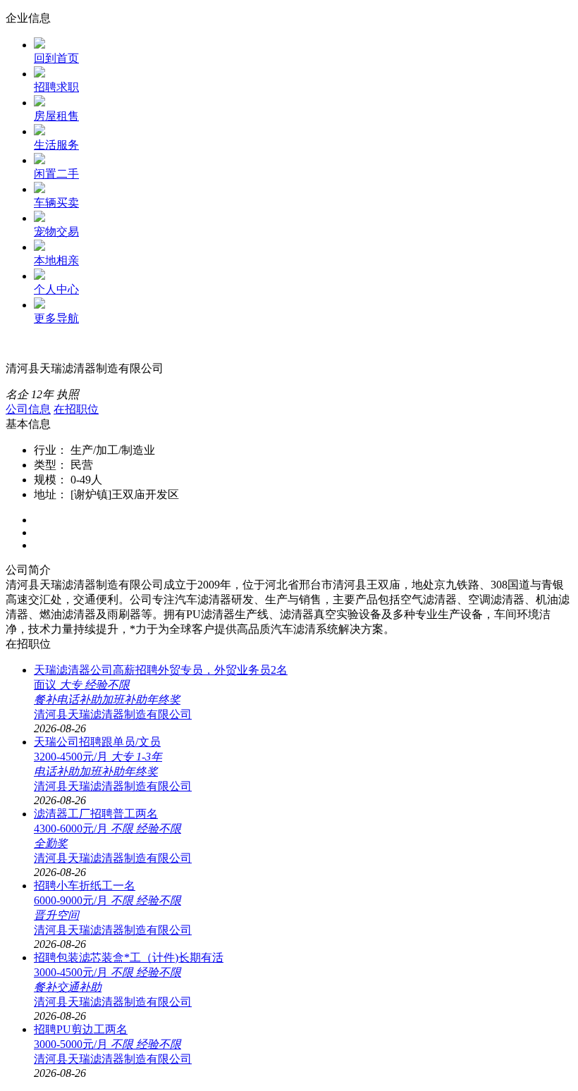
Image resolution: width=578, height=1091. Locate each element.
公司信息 (28, 409)
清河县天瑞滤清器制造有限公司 (113, 714)
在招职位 (76, 409)
